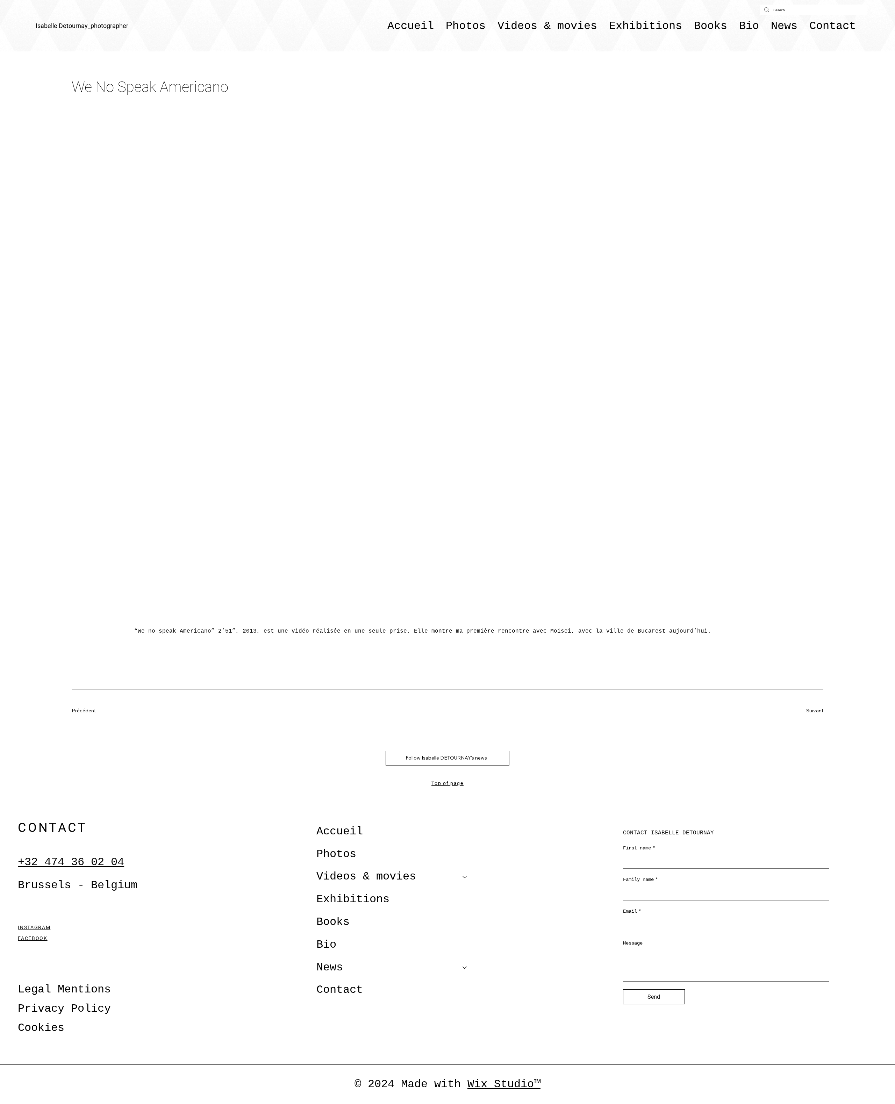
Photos (336, 854)
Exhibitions (352, 899)
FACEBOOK (32, 938)
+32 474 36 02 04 (71, 862)
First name (639, 848)
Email (632, 911)
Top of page (447, 783)
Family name (640, 879)
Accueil (339, 831)
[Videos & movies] (465, 877)
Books (333, 922)
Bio (326, 944)
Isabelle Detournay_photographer (82, 25)
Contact (339, 989)
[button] (547, 25)
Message (633, 943)
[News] (465, 967)
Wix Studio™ (503, 1084)
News (329, 967)
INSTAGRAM (34, 927)
